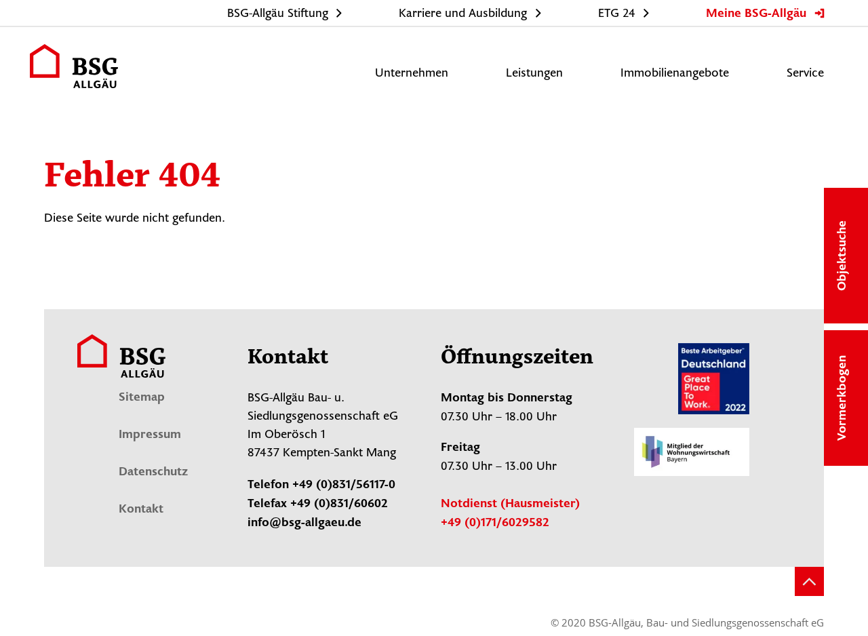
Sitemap (142, 398)
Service (805, 73)
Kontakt (141, 510)
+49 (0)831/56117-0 (343, 485)
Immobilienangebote (674, 73)
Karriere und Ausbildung (463, 13)
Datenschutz (153, 472)
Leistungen (534, 73)
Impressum (150, 435)
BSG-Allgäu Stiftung (277, 13)
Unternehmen (411, 73)
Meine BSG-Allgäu (756, 14)
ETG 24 (616, 13)
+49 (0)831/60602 (339, 504)
